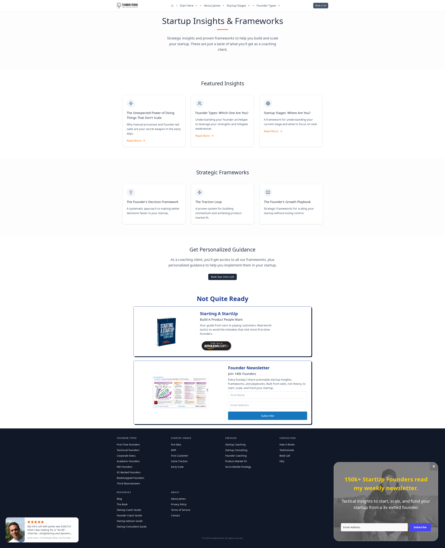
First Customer (179, 455)
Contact (175, 515)
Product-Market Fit (236, 461)
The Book (122, 504)
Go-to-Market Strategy (238, 466)
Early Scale (177, 466)
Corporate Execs (126, 455)
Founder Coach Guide (129, 515)
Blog (119, 498)
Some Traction (179, 461)
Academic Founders (128, 461)
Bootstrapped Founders (130, 478)
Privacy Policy (179, 504)
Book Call (285, 455)
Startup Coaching (235, 444)
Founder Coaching (236, 455)
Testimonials (287, 450)
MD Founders (124, 466)
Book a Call (320, 5)
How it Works (287, 444)
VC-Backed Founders (129, 472)
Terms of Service (180, 510)
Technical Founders (128, 450)
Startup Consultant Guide (132, 526)
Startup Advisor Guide (130, 521)
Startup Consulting (236, 450)
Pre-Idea (176, 444)
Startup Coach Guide (129, 510)
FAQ (282, 461)
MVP (173, 450)
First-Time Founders (128, 444)
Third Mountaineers (128, 483)
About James (212, 5)
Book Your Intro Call (222, 276)
